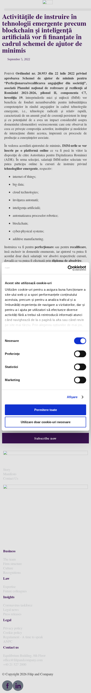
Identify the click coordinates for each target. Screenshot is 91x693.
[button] (47, 9)
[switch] (80, 354)
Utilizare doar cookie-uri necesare (45, 422)
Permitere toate (45, 410)
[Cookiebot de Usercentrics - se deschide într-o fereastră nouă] (67, 268)
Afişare (72, 397)
